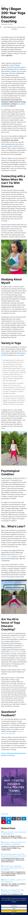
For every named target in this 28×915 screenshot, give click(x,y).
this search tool (15, 637)
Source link (4, 814)
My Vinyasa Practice (15, 652)
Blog (2, 6)
